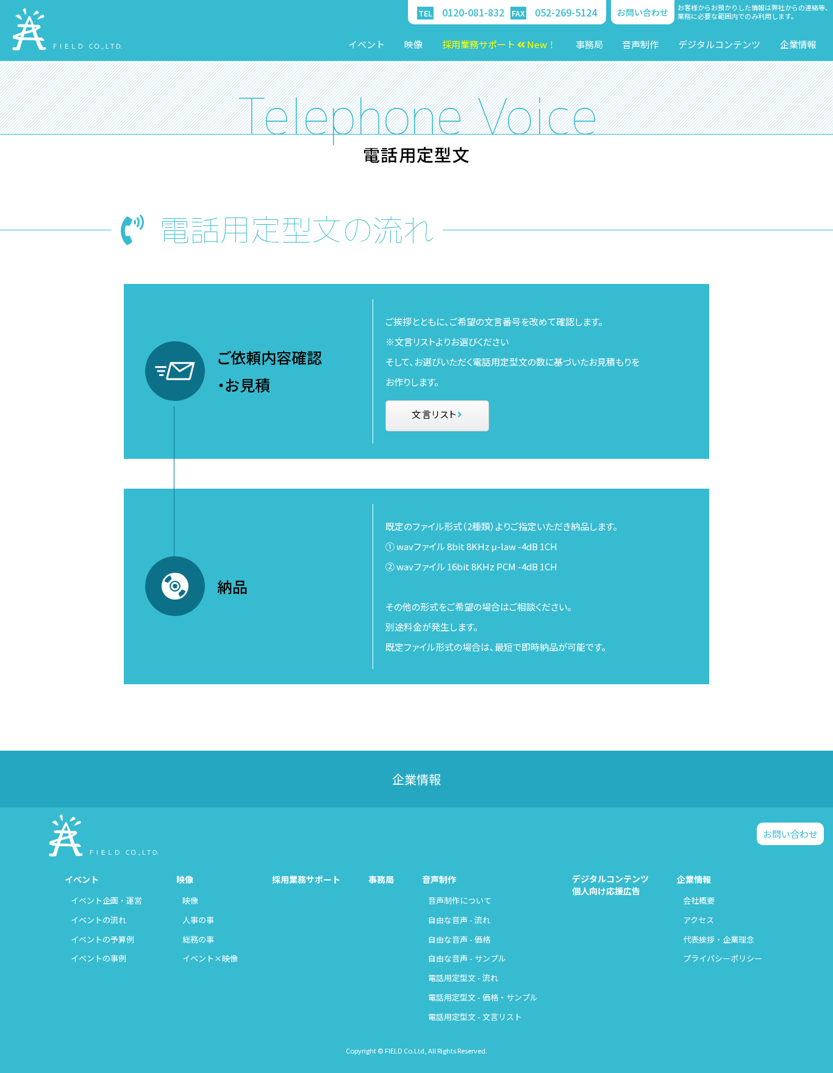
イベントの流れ (98, 920)
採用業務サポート (306, 879)
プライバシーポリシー (722, 958)
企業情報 (798, 44)
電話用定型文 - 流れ (463, 977)
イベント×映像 (210, 958)
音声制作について (460, 900)
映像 (413, 44)
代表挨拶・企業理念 (718, 939)
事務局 (589, 44)
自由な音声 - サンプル (467, 958)
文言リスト (434, 414)
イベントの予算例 (102, 939)
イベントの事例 (98, 958)
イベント (366, 44)
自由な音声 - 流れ (459, 920)
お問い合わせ (642, 12)
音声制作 (640, 44)
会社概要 (699, 900)
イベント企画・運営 (106, 900)
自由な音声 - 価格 (459, 939)
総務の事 (198, 939)
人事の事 (198, 920)
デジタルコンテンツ (719, 44)
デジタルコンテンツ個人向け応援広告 (610, 885)
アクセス (698, 920)
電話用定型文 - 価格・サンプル (483, 997)
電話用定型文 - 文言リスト (475, 1016)
